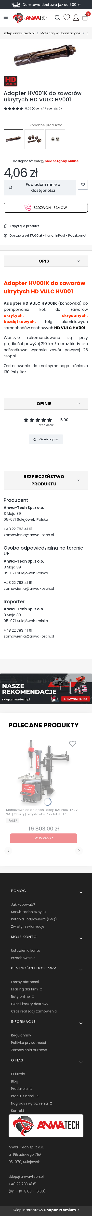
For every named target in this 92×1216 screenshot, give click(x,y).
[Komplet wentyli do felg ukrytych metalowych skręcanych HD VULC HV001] (34, 139)
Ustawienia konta (25, 950)
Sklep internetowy (44, 1209)
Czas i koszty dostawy (29, 1003)
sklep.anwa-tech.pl (19, 33)
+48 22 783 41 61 (18, 528)
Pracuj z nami (23, 1096)
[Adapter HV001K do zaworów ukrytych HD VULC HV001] (13, 139)
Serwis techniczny (27, 911)
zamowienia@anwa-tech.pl (29, 534)
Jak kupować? (23, 904)
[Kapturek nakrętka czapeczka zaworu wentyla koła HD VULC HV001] (55, 139)
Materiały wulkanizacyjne (60, 33)
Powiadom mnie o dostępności (43, 187)
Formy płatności (25, 981)
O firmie (18, 1074)
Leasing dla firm (25, 989)
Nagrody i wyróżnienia (30, 1103)
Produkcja (20, 1088)
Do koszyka (44, 838)
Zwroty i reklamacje (27, 926)
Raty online (21, 996)
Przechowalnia (23, 957)
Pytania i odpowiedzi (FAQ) (34, 919)
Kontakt (17, 1110)
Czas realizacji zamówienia (34, 1011)
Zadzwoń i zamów (50, 207)
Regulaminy (21, 1035)
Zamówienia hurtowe (29, 1049)
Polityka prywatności (28, 1042)
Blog (14, 1081)
